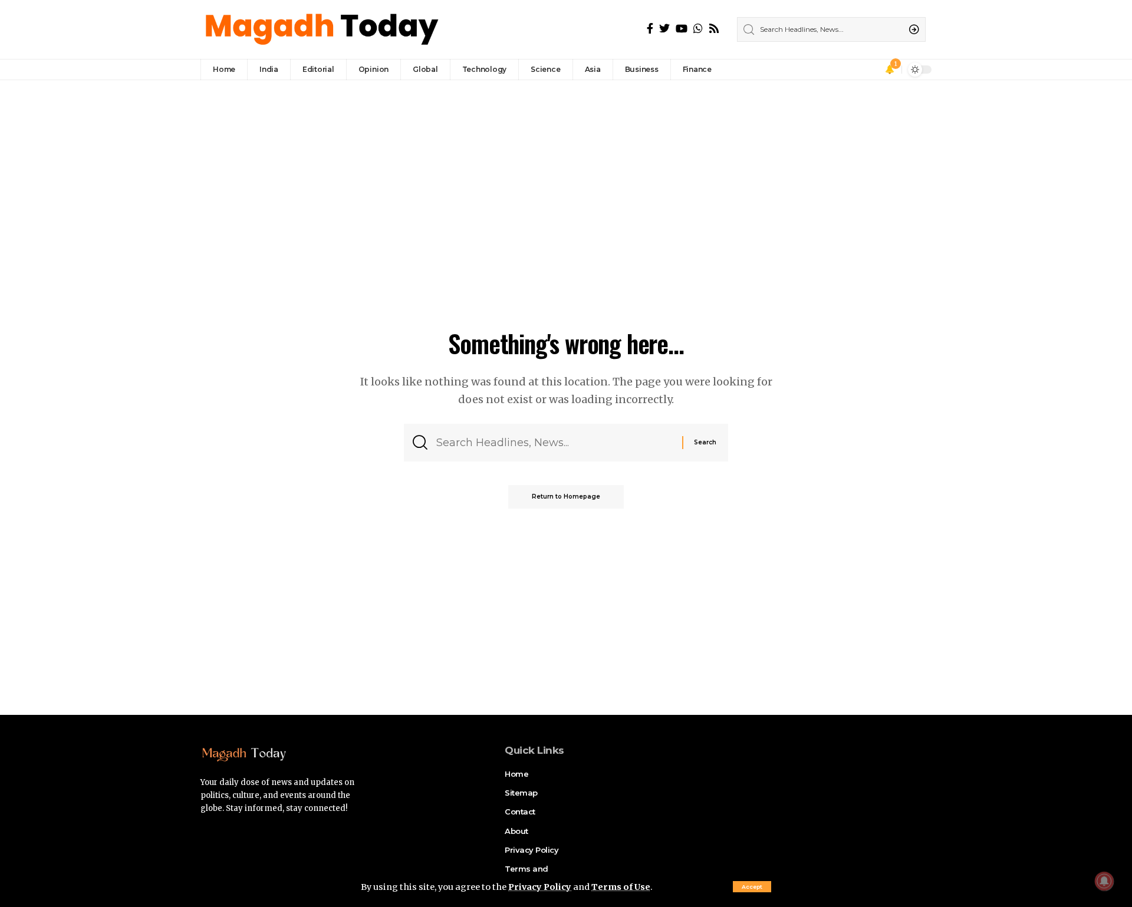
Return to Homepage (566, 496)
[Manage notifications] (1104, 881)
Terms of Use (620, 887)
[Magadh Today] (323, 29)
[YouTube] (681, 28)
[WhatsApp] (698, 28)
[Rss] (714, 28)
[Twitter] (664, 28)
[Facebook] (650, 28)
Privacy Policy (539, 887)
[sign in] (873, 69)
